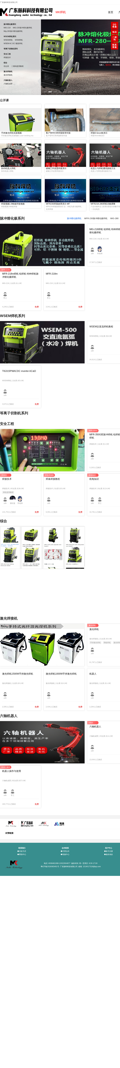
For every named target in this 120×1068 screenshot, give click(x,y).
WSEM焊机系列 (10, 36)
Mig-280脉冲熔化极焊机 (13, 31)
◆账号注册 (108, 851)
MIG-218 (7, 28)
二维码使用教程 (17, 66)
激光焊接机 (8, 71)
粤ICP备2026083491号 (50, 867)
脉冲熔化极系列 (10, 24)
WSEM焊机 (8, 40)
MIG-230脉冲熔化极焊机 (22, 28)
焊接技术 (7, 57)
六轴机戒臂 (8, 84)
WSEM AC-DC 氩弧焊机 (13, 43)
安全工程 (7, 54)
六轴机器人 (8, 80)
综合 (5, 63)
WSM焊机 (19, 40)
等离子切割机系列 (11, 49)
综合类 (6, 66)
